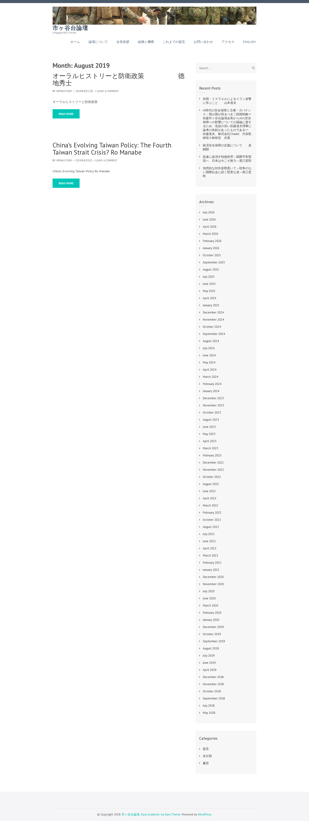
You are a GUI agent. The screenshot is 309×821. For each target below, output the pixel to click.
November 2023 (213, 405)
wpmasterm (64, 91)
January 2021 (211, 570)
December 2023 (213, 398)
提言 (206, 749)
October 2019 (212, 634)
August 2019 (211, 648)
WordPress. (205, 814)
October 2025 (212, 255)
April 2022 (209, 498)
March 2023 (210, 448)
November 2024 (213, 319)
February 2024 (212, 384)
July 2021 (209, 534)
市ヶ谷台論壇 (70, 27)
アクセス (228, 42)
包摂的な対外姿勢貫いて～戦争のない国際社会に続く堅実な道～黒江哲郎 (227, 172)
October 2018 (212, 691)
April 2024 (209, 369)
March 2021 (210, 555)
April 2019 (209, 670)
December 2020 (213, 577)
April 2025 (209, 298)
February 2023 (212, 455)
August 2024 (211, 341)
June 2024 (209, 355)
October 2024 (212, 326)
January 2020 (211, 620)
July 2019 (209, 655)
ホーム (75, 42)
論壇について (98, 42)
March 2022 (210, 505)
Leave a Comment (108, 91)
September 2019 (214, 641)
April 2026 (209, 226)
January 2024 (211, 391)
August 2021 (211, 527)
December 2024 (213, 312)
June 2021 (209, 541)
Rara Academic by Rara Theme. (161, 814)
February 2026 (212, 241)
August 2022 (211, 484)
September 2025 (214, 262)
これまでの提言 (174, 42)
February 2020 (212, 612)
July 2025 (209, 276)
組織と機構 (146, 42)
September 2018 (214, 698)
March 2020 (210, 605)
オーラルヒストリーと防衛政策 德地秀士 (119, 79)
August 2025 (211, 269)
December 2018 (213, 677)
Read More (66, 114)
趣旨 (206, 763)
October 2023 (212, 412)
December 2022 (213, 462)
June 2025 (209, 284)
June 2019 (209, 662)
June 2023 (209, 427)
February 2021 (212, 562)
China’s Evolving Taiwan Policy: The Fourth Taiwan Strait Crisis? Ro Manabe (112, 149)
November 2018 (213, 684)
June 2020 (209, 598)
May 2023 (209, 434)
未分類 (207, 756)
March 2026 (210, 234)
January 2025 (211, 305)
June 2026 (209, 219)
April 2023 (209, 441)
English (249, 42)
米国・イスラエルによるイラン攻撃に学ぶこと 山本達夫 (227, 101)
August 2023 (211, 419)
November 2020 (213, 584)
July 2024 (209, 348)
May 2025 (209, 291)
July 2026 (209, 212)
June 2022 (209, 491)
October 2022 (212, 477)
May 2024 (209, 362)
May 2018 (209, 712)
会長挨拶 (122, 42)
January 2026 (211, 248)
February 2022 (212, 512)
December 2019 (213, 627)
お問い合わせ (203, 42)
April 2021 (209, 548)
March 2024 (210, 377)
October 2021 (212, 519)
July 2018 (209, 705)
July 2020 (209, 591)
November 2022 (213, 469)
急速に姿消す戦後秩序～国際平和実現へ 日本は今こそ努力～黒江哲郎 (227, 159)
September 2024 (214, 334)
